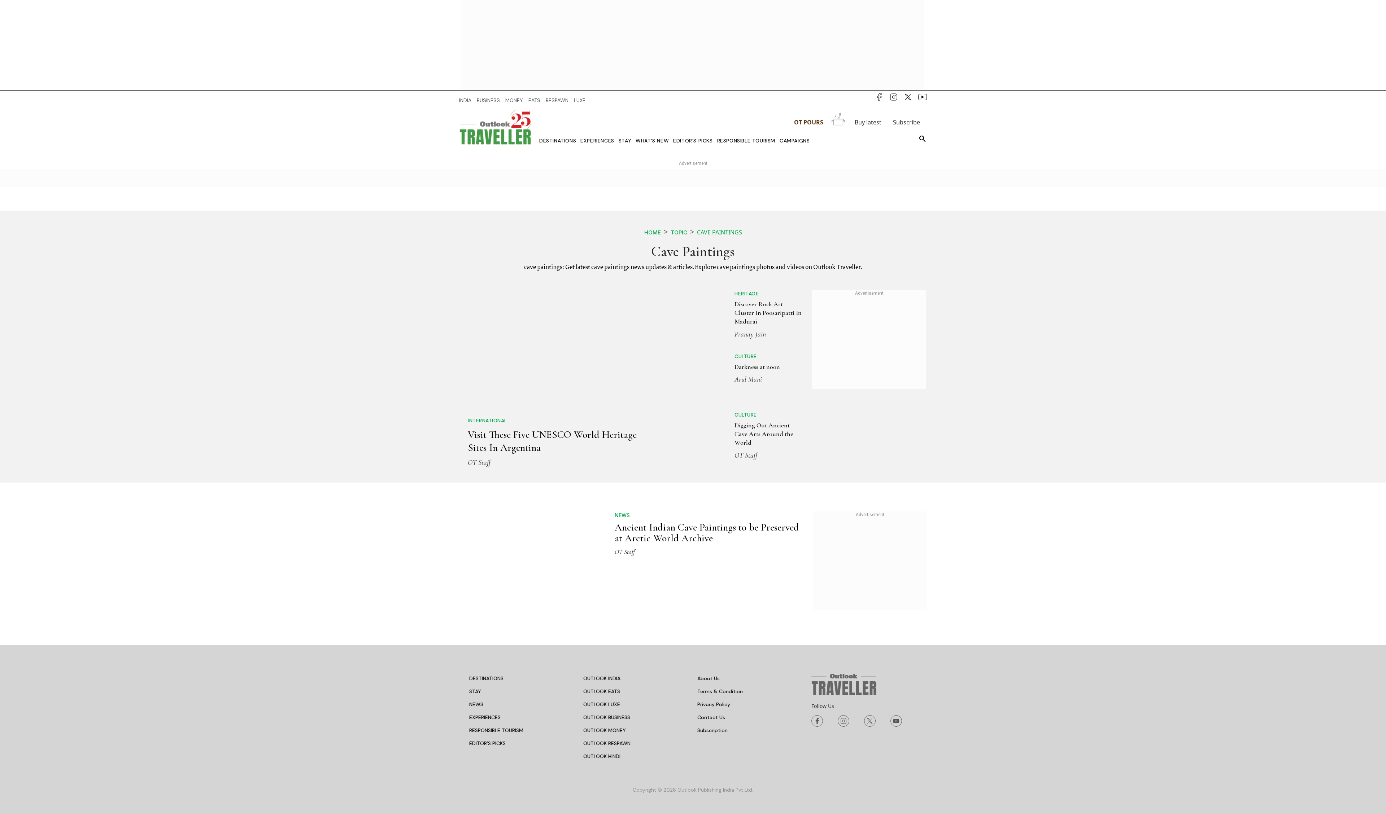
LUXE (579, 100)
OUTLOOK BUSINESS (606, 701)
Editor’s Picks (692, 140)
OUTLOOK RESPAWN (607, 727)
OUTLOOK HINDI (601, 740)
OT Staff (479, 350)
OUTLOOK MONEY (604, 714)
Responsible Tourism (746, 140)
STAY (475, 675)
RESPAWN (557, 100)
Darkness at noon (732, 362)
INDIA (465, 100)
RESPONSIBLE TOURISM (496, 714)
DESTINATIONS (486, 662)
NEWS (476, 688)
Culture (720, 352)
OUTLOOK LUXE (601, 688)
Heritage (721, 293)
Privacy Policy (713, 688)
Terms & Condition (720, 675)
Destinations (557, 140)
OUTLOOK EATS (601, 675)
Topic (679, 232)
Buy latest (868, 122)
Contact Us (711, 701)
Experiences (597, 140)
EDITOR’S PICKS (487, 727)
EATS (534, 100)
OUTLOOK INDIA (601, 662)
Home (652, 232)
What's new (652, 140)
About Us (708, 662)
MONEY (514, 100)
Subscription (712, 714)
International (487, 308)
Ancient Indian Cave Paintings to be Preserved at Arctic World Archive (707, 516)
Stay (625, 140)
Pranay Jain (725, 325)
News (622, 499)
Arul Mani (723, 375)
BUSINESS (488, 100)
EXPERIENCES (485, 701)
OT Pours (808, 122)
